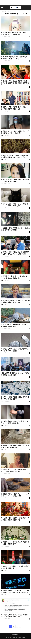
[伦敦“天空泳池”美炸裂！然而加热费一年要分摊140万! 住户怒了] (15, 48)
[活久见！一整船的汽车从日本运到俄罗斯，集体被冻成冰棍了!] (15, 388)
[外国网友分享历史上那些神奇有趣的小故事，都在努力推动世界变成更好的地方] (15, 72)
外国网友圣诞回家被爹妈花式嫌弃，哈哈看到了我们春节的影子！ (15, 519)
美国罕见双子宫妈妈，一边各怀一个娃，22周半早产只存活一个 (14, 471)
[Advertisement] (15, 3)
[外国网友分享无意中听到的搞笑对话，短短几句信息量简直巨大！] (15, 605)
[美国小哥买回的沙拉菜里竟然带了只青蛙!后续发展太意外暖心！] (15, 436)
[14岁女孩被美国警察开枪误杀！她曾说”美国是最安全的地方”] (15, 364)
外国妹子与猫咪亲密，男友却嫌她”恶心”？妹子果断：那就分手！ (14, 205)
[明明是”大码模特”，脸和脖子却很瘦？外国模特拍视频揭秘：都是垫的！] (15, 146)
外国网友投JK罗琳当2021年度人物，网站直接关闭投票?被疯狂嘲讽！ (15, 301)
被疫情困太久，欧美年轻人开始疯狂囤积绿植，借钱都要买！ (15, 543)
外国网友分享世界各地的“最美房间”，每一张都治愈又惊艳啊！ (15, 350)
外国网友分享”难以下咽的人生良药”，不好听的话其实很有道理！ (15, 34)
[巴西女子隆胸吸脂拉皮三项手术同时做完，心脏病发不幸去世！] (15, 170)
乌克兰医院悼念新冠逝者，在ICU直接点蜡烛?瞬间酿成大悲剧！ (15, 229)
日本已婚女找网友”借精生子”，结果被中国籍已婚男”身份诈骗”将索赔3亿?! (15, 591)
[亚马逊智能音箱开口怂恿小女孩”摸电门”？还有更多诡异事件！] (15, 412)
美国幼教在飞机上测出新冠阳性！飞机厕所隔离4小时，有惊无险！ (15, 132)
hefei (2, 36)
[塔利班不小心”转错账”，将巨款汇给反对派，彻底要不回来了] (15, 557)
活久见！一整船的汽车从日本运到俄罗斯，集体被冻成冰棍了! (15, 398)
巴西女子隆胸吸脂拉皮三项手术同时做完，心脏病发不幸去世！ (15, 180)
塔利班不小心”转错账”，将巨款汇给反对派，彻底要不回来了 (15, 567)
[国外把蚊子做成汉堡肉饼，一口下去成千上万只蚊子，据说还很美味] (15, 485)
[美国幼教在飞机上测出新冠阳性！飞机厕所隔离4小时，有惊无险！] (15, 122)
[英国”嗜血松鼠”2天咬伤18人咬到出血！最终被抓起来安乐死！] (15, 315)
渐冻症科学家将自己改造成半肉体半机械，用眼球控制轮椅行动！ (15, 108)
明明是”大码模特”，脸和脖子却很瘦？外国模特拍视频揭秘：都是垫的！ (15, 156)
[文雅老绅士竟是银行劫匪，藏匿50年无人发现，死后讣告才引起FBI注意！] (15, 243)
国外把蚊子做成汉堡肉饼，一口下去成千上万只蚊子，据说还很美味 (15, 495)
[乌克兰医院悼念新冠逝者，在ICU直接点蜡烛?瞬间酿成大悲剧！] (15, 219)
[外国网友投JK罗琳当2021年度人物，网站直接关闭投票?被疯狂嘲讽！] (15, 291)
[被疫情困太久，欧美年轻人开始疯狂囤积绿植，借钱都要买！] (15, 533)
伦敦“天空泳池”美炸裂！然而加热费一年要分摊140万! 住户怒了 (15, 58)
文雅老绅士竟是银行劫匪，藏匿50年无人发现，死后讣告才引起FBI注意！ (15, 253)
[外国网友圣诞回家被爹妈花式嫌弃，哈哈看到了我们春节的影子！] (15, 509)
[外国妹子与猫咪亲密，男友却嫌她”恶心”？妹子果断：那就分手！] (15, 195)
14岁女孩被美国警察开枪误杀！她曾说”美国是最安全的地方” (15, 374)
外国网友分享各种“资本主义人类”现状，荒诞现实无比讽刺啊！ (14, 277)
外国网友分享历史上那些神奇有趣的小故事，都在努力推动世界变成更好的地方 (15, 83)
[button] (29, 7)
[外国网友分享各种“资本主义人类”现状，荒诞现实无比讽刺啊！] (15, 267)
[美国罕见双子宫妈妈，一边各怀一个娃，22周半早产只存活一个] (15, 460)
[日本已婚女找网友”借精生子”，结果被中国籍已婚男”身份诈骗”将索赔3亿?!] (15, 581)
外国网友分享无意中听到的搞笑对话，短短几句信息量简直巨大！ (15, 616)
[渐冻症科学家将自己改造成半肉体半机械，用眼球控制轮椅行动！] (15, 98)
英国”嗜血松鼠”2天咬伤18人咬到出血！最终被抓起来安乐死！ (15, 326)
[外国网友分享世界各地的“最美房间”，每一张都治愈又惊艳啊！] (15, 340)
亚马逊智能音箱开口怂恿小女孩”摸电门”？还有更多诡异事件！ (14, 422)
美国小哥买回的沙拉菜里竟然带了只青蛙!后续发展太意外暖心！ (15, 446)
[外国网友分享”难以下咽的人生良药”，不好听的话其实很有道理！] (15, 23)
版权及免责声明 (15, 634)
